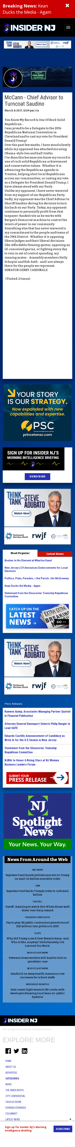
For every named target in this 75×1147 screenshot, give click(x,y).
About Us (10, 1066)
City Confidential (15, 1096)
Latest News (55, 554)
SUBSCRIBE (37, 476)
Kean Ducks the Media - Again (27, 9)
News (8, 1084)
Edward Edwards (15, 1107)
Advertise (11, 1072)
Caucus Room (13, 1101)
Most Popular (20, 553)
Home (8, 1061)
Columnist (11, 1113)
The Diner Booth (14, 1090)
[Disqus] (37, 330)
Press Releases (13, 703)
